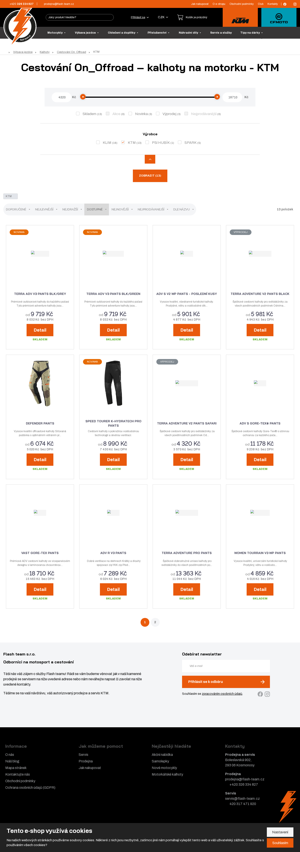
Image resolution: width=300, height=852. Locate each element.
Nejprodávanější (204, 114)
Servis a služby (221, 32)
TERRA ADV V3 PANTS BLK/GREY (40, 294)
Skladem (89, 114)
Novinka (141, 114)
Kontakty (272, 3)
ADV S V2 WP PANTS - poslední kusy (186, 294)
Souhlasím (280, 843)
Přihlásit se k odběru (205, 682)
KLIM (107, 142)
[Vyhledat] (109, 17)
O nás (9, 754)
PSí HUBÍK (161, 142)
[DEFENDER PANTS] (40, 383)
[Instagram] (295, 4)
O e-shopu (219, 3)
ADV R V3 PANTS (113, 553)
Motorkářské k (163, 774)
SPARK (190, 142)
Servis (83, 754)
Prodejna (86, 761)
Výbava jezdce (85, 32)
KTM (132, 142)
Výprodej (169, 114)
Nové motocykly (164, 768)
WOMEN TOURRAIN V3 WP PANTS (260, 553)
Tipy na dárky (250, 32)
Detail (40, 330)
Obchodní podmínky (242, 3)
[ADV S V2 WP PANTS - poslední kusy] (186, 253)
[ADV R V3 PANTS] (113, 513)
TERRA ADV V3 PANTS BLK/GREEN (113, 294)
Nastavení (280, 832)
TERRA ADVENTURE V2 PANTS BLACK (260, 294)
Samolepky (160, 761)
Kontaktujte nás (17, 774)
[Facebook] (285, 4)
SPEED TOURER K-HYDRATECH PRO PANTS (113, 423)
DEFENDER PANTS (40, 423)
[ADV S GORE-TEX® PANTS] (260, 383)
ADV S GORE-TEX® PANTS (260, 423)
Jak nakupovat (199, 3)
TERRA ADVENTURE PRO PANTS (187, 553)
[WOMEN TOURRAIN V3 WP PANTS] (260, 513)
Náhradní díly (189, 32)
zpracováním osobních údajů (222, 693)
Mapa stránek (16, 768)
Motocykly (55, 32)
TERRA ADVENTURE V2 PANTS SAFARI (187, 423)
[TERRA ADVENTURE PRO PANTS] (186, 513)
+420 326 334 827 (244, 784)
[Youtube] (290, 3)
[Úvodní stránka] (20, 26)
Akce (116, 114)
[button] (163, 17)
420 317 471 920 (243, 804)
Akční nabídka (162, 754)
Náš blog (12, 761)
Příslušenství (157, 32)
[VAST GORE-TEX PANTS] (40, 513)
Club (260, 3)
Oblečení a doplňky (122, 32)
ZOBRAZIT (150, 175)
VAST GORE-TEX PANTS (40, 553)
